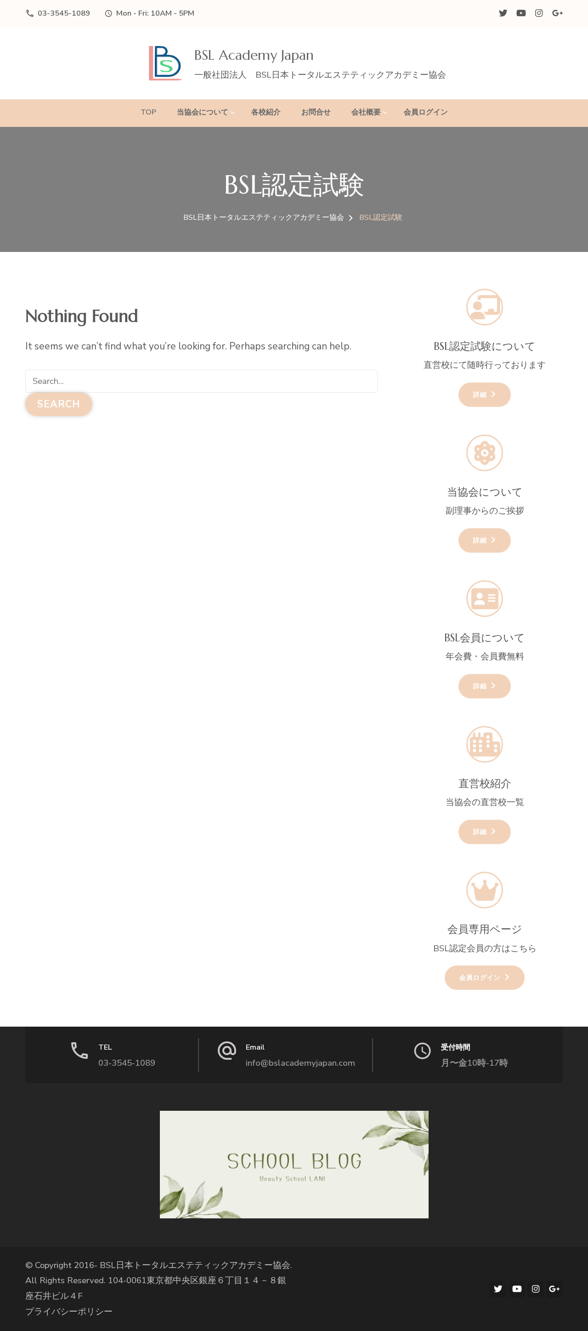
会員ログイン (426, 112)
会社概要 (366, 112)
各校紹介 (266, 112)
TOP (148, 112)
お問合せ (316, 112)
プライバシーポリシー (69, 1312)
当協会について (202, 112)
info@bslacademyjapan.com (300, 1063)
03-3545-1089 (64, 13)
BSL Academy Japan (254, 54)
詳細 (480, 394)
